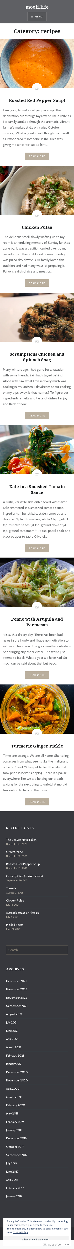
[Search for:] (37, 950)
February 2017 (15, 1188)
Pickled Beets (14, 925)
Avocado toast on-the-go (22, 912)
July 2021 (11, 1022)
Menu (39, 16)
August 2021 (14, 1014)
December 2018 (16, 1138)
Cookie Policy (20, 1232)
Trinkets (11, 888)
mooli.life (37, 7)
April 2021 (12, 1039)
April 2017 (12, 1180)
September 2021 (17, 1006)
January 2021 (14, 1064)
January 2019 (14, 1130)
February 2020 (15, 1105)
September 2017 (16, 1155)
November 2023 (16, 989)
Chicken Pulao (15, 900)
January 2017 (14, 1196)
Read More (37, 156)
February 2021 (15, 1055)
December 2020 (17, 1072)
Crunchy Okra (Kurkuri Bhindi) (24, 876)
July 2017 (11, 1163)
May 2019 (12, 1113)
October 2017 (15, 1147)
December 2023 (16, 981)
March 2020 (14, 1097)
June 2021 (12, 1031)
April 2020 (13, 1088)
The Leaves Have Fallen (21, 840)
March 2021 (13, 1047)
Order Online (14, 852)
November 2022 (16, 997)
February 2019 (15, 1122)
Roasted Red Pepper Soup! (23, 864)
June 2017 (12, 1171)
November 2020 (17, 1080)
